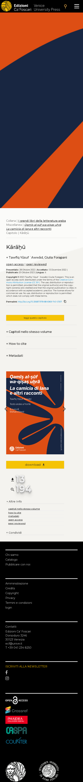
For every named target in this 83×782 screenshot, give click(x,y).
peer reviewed (36, 264)
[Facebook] (41, 672)
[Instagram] (41, 679)
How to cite (16, 343)
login (8, 607)
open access (15, 264)
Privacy (10, 598)
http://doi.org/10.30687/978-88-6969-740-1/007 (40, 302)
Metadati (14, 355)
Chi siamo (12, 555)
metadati (13, 516)
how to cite (14, 512)
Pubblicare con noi (17, 564)
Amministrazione (16, 583)
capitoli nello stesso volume (24, 508)
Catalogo (11, 559)
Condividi (14, 532)
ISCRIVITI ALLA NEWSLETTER (26, 666)
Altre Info (14, 501)
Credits (10, 588)
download (35, 464)
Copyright (12, 593)
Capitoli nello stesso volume (29, 331)
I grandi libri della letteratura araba (42, 221)
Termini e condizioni (18, 603)
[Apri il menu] (76, 6)
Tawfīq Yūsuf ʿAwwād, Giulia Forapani (36, 257)
